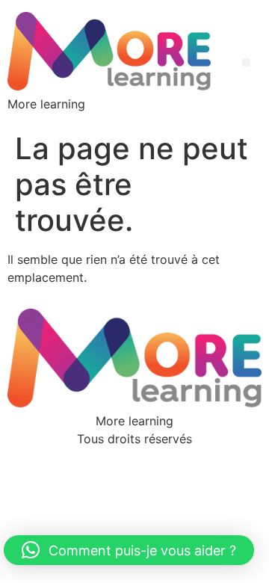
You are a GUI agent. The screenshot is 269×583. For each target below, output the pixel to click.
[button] (246, 62)
